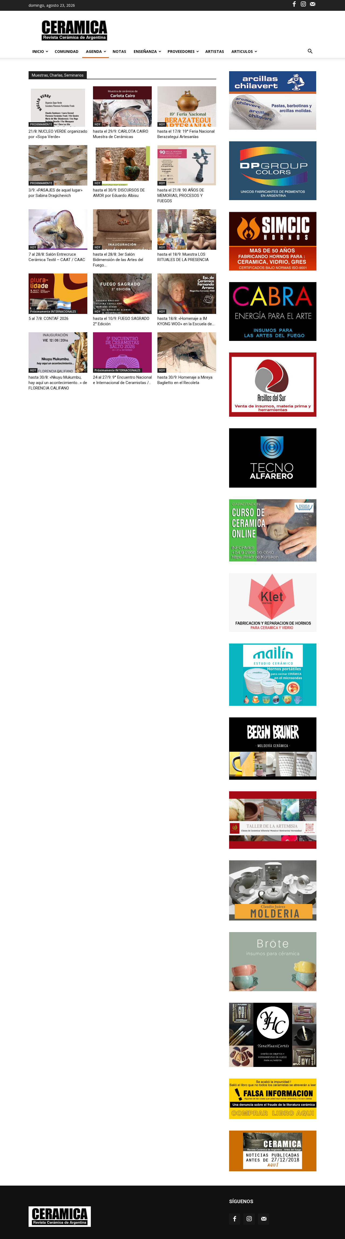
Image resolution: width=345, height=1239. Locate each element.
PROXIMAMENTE (41, 124)
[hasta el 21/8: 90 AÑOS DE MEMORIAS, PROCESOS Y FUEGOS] (186, 165)
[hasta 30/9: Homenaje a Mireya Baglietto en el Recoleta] (186, 352)
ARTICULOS (242, 51)
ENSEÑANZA (145, 51)
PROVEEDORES (181, 51)
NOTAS (119, 51)
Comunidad (66, 51)
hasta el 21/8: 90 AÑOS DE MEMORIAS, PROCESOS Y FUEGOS (180, 195)
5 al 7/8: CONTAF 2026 (48, 318)
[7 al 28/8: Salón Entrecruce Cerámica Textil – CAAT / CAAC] (58, 229)
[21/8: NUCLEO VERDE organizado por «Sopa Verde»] (58, 106)
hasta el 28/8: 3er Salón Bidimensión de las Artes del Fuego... (118, 260)
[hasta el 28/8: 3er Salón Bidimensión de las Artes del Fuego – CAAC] (122, 229)
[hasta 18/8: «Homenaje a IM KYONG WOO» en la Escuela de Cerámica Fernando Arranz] (186, 293)
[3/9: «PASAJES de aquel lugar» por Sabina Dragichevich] (58, 165)
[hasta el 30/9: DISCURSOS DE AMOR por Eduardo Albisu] (122, 165)
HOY (97, 124)
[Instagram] (303, 4)
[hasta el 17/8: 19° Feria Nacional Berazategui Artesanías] (186, 106)
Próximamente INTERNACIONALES (53, 311)
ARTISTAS (214, 51)
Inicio (38, 51)
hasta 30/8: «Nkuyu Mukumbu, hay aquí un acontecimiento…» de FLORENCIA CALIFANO (58, 383)
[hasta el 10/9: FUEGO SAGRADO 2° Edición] (122, 293)
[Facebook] (294, 4)
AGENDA (94, 51)
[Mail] (312, 4)
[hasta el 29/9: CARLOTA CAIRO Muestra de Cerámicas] (122, 106)
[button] (309, 51)
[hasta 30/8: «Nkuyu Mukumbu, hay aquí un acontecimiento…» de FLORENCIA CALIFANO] (58, 352)
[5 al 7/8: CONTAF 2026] (58, 293)
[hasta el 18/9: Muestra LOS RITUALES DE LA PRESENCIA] (186, 229)
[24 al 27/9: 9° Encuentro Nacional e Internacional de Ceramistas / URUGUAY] (122, 352)
